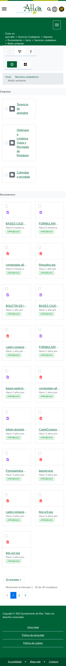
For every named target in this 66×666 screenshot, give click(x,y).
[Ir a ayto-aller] (29, 9)
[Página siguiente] (25, 595)
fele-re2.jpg (13, 553)
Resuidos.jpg (47, 264)
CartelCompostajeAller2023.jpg (49, 429)
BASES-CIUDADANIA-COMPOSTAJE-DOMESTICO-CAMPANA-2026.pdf (16, 223)
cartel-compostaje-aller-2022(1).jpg (16, 512)
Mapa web (34, 661)
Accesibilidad (14, 661)
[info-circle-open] (12, 64)
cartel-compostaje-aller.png (16, 347)
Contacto (53, 661)
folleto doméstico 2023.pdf (16, 429)
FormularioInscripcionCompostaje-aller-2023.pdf (16, 470)
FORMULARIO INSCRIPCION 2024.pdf (49, 347)
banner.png (46, 470)
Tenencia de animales (22, 108)
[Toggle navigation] (4, 9)
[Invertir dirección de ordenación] (31, 52)
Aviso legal (33, 627)
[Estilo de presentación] (25, 64)
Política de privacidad (33, 635)
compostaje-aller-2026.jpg (16, 264)
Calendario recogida (23, 174)
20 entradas (15, 580)
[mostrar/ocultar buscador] (49, 10)
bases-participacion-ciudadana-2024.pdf (16, 388)
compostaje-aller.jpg (49, 388)
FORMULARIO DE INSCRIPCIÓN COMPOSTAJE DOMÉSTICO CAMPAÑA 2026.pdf (49, 223)
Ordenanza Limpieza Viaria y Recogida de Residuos (23, 143)
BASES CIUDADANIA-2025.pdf (49, 305)
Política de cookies (33, 643)
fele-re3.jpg (46, 512)
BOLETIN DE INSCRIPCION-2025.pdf (16, 305)
